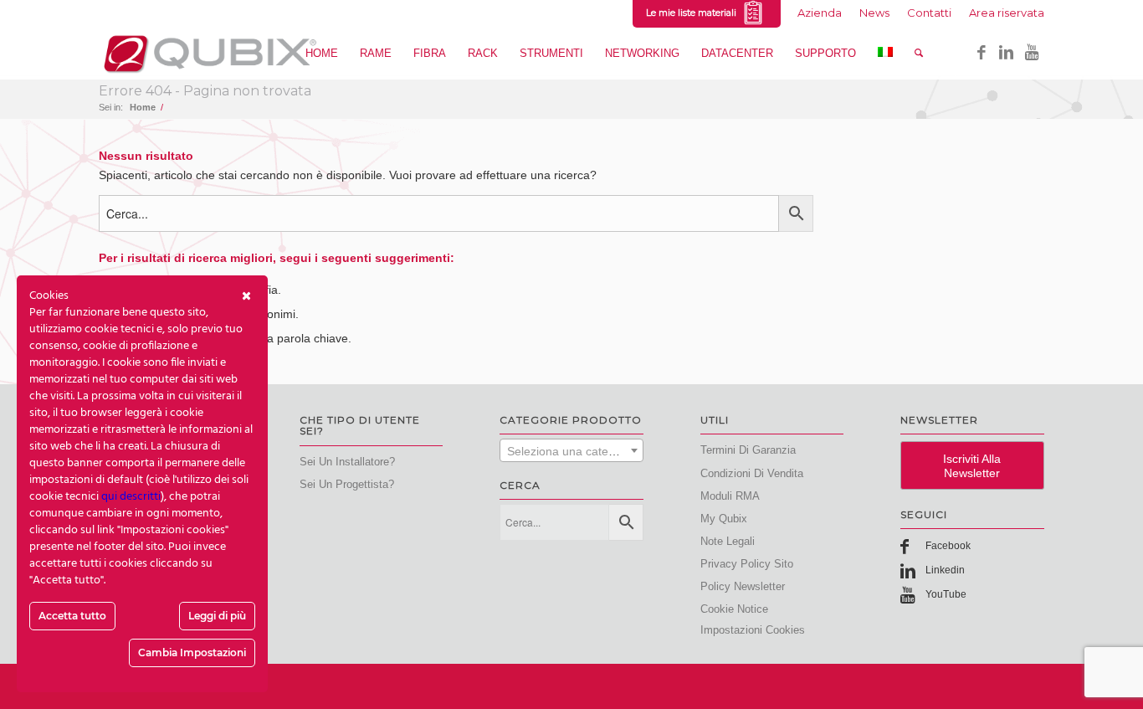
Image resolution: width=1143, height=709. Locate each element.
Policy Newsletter (742, 586)
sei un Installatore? (347, 461)
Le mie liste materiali (693, 12)
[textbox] (571, 451)
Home (143, 107)
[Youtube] (1031, 52)
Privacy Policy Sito (746, 563)
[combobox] (571, 450)
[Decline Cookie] (246, 296)
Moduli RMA (730, 496)
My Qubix (723, 518)
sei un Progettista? (347, 484)
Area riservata (1006, 12)
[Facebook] (981, 52)
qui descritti (131, 496)
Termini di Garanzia (748, 450)
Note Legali (727, 541)
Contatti (929, 12)
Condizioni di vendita (751, 473)
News (874, 12)
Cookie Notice (734, 609)
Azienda (819, 12)
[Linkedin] (1006, 52)
